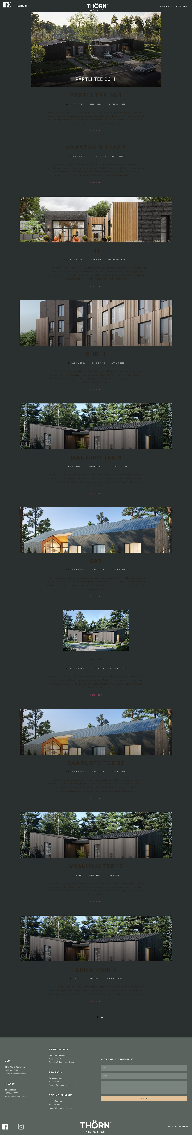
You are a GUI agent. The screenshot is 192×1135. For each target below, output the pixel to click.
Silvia (79, 875)
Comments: (96, 104)
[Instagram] (8, 4)
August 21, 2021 (118, 570)
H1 (96, 251)
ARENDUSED (166, 7)
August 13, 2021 (118, 772)
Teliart (77, 978)
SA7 (96, 561)
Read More (96, 131)
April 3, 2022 (118, 363)
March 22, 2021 (114, 978)
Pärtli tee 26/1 (96, 95)
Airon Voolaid (77, 570)
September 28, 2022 (118, 260)
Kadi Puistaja (76, 104)
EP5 (96, 659)
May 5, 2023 (117, 156)
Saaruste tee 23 (96, 763)
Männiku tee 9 (96, 457)
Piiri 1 (96, 354)
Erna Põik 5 (96, 970)
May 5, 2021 (113, 875)
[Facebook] (5, 1126)
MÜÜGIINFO (182, 7)
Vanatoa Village (96, 147)
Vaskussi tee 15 (96, 866)
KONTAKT (23, 6)
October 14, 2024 (117, 104)
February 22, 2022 (118, 466)
